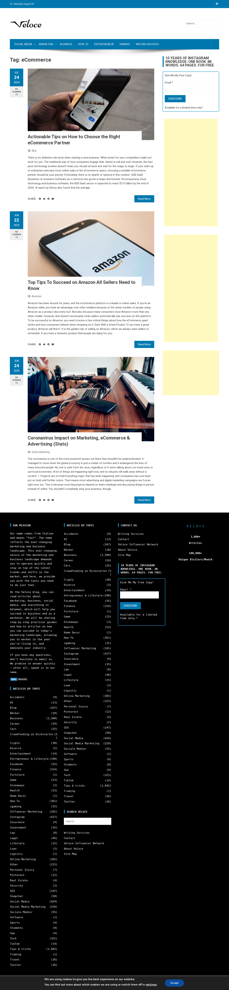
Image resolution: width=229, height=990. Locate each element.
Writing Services (147, 44)
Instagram (17, 817)
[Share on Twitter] (44, 198)
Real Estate (19, 880)
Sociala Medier (21, 912)
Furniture (17, 774)
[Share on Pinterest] (48, 198)
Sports (15, 922)
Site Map (70, 854)
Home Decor (18, 795)
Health (15, 790)
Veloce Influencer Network (84, 843)
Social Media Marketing (27, 906)
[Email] (53, 198)
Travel (15, 959)
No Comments (16, 92)
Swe (12, 933)
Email (169, 82)
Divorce (15, 748)
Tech (13, 938)
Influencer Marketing (26, 811)
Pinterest (17, 875)
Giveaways (17, 785)
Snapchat (16, 896)
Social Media (23, 44)
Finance (125, 44)
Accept (174, 983)
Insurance (17, 822)
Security (16, 885)
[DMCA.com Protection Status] (19, 679)
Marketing (46, 44)
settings (151, 984)
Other (14, 864)
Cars (13, 729)
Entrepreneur (104, 44)
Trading (15, 954)
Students (16, 927)
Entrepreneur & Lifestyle (29, 758)
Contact (69, 838)
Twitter (15, 965)
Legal (14, 838)
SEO (12, 891)
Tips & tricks (20, 949)
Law (12, 832)
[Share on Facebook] (40, 198)
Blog (34, 150)
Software (16, 917)
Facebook (16, 764)
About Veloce (73, 848)
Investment (18, 827)
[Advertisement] (191, 172)
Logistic (16, 854)
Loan (13, 848)
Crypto (15, 743)
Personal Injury (22, 869)
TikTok (15, 943)
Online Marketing (41, 452)
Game (13, 780)
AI (11, 702)
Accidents (17, 697)
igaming (15, 806)
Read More (144, 198)
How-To (83, 44)
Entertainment (20, 753)
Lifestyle (17, 843)
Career (15, 723)
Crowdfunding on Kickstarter (31, 734)
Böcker (15, 713)
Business (66, 44)
